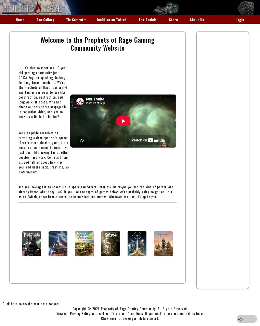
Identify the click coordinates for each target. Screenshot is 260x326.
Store (173, 19)
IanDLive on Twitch (112, 19)
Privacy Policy (80, 313)
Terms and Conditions (127, 313)
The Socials (148, 19)
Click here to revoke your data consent (31, 303)
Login (240, 19)
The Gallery (45, 19)
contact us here (191, 313)
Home (20, 19)
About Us (197, 19)
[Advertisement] (223, 161)
